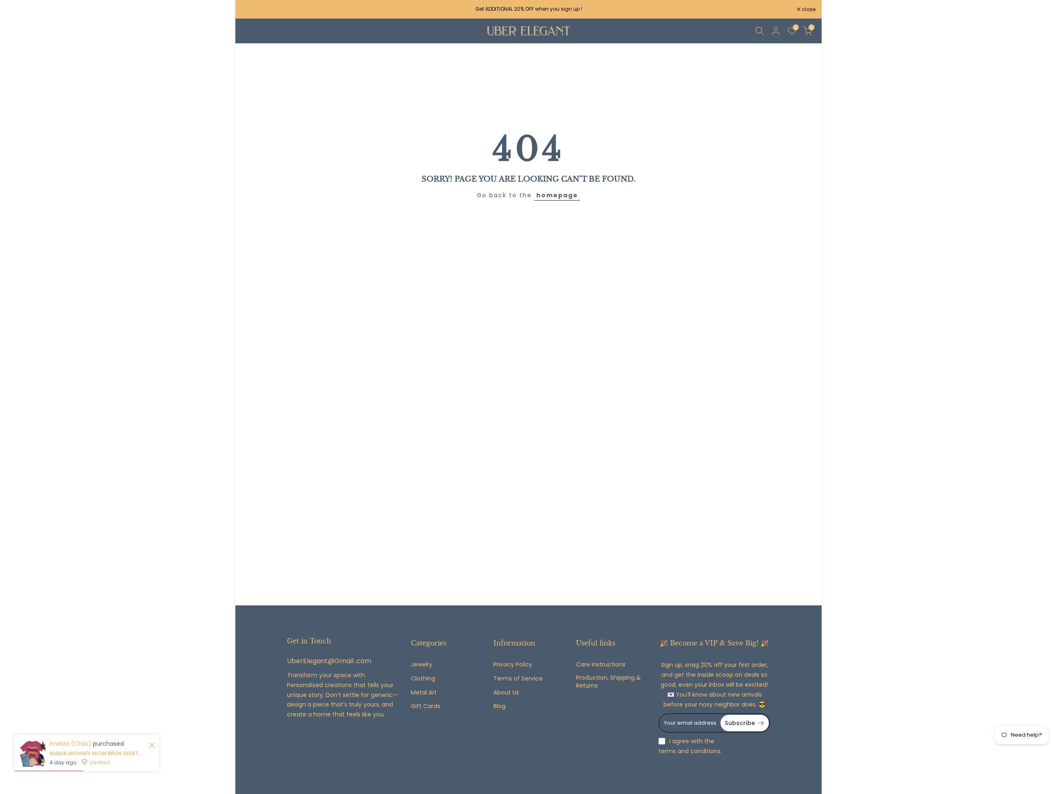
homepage (557, 195)
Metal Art (424, 693)
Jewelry (421, 665)
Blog (499, 706)
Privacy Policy (512, 665)
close (252, 9)
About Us (506, 693)
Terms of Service (518, 679)
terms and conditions (689, 751)
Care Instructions (601, 665)
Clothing (423, 679)
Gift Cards (425, 706)
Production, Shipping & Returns (608, 682)
